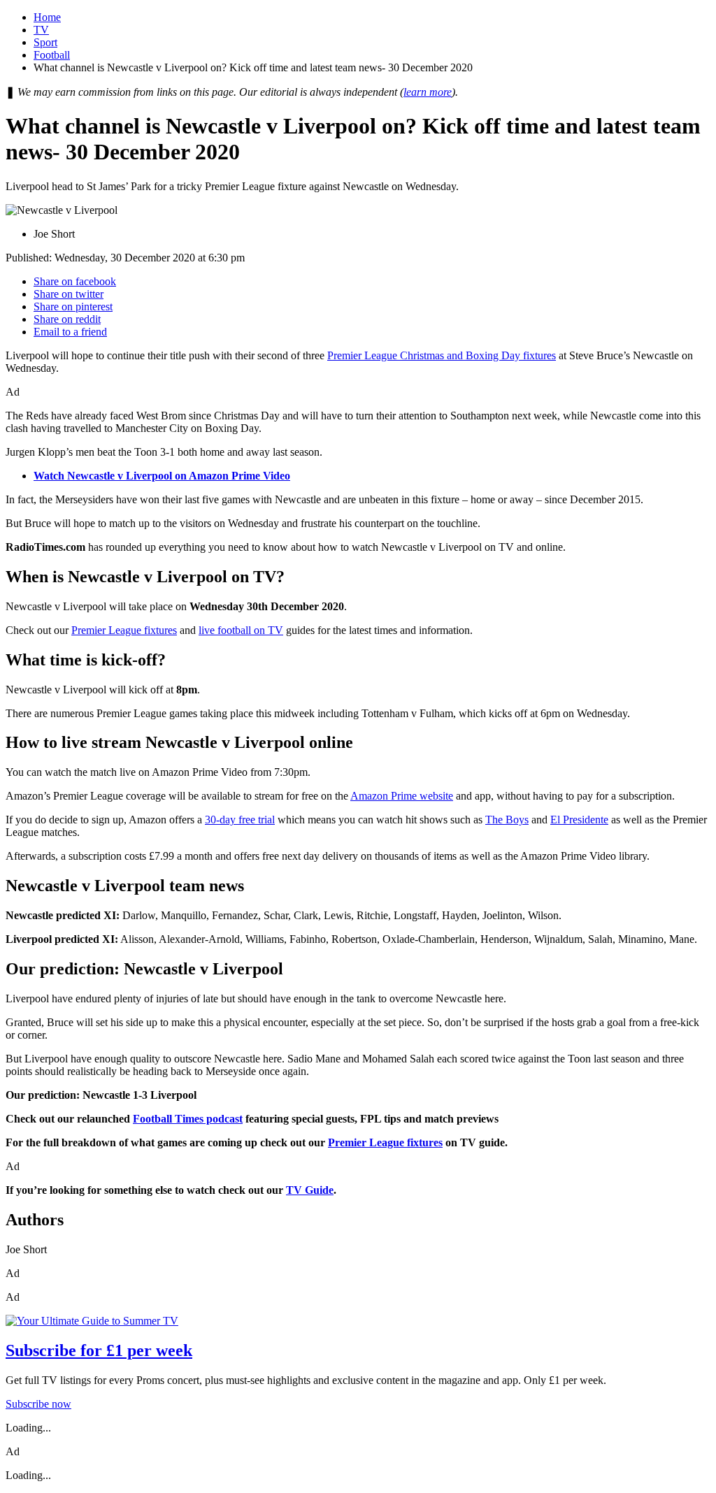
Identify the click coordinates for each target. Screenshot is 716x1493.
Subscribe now (38, 1404)
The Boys (507, 819)
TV (41, 30)
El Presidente (579, 819)
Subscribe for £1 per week (99, 1350)
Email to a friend (70, 332)
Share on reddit (67, 319)
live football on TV (241, 630)
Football (52, 55)
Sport (45, 42)
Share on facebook (75, 281)
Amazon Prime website (401, 796)
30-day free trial (240, 819)
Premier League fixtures (124, 630)
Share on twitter (68, 294)
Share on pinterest (73, 306)
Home (47, 17)
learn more (427, 92)
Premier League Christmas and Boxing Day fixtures (441, 355)
